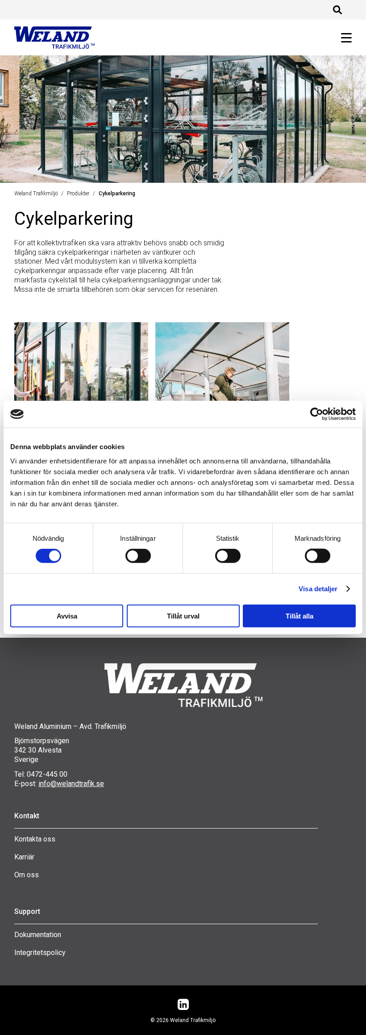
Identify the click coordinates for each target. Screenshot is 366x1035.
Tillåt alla (299, 615)
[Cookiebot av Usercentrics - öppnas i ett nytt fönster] (317, 414)
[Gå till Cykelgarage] (81, 393)
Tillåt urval (183, 615)
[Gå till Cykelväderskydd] (222, 393)
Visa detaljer (318, 589)
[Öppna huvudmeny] (343, 38)
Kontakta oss (34, 839)
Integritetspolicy (40, 952)
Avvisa (67, 615)
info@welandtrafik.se (71, 783)
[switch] (138, 556)
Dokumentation (37, 934)
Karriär (24, 857)
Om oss (26, 875)
